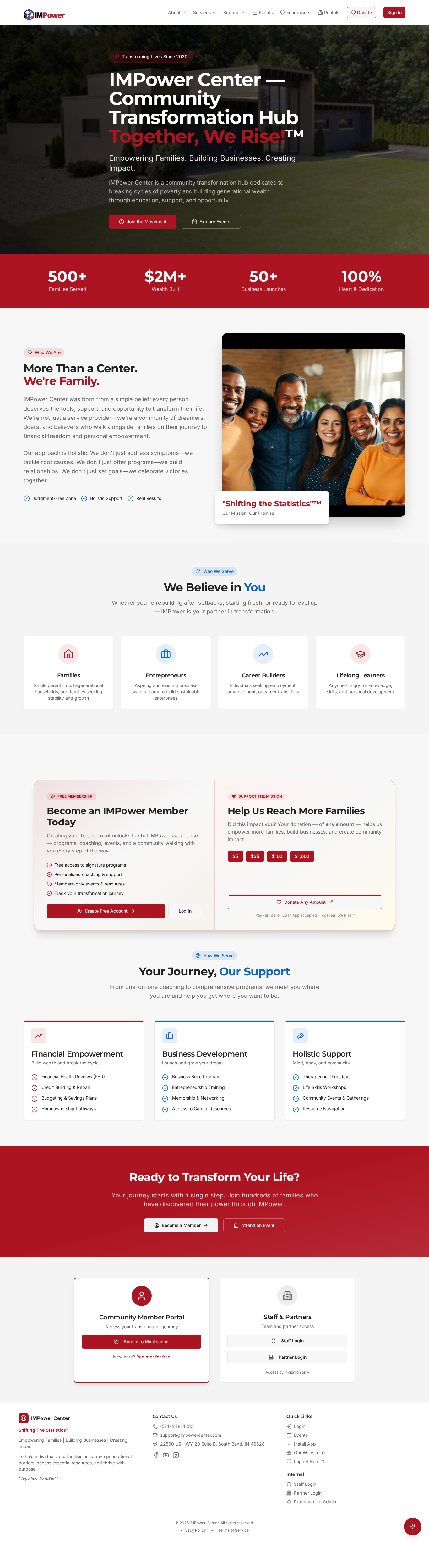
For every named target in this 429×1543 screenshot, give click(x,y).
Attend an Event (257, 1225)
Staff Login (292, 1340)
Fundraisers (298, 12)
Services (202, 12)
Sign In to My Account (147, 1341)
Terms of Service (233, 1530)
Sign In (394, 12)
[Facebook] (156, 1455)
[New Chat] (400, 1375)
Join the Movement (146, 221)
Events (266, 12)
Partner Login (293, 1357)
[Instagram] (176, 1455)
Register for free (153, 1356)
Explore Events (215, 221)
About (174, 12)
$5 (235, 856)
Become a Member (181, 1225)
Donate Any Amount (305, 902)
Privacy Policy (193, 1530)
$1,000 (302, 856)
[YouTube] (166, 1455)
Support (231, 12)
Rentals (331, 12)
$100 (277, 856)
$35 (255, 856)
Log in (185, 910)
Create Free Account (106, 910)
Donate (364, 12)
